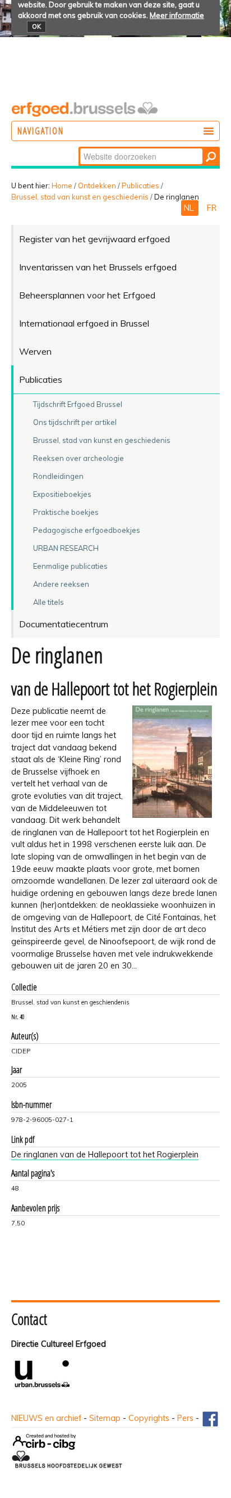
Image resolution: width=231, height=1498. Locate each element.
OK (36, 26)
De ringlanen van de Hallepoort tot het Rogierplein (104, 1154)
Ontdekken (97, 185)
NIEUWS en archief (46, 1418)
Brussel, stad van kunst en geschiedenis (80, 196)
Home (62, 185)
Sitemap (105, 1418)
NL (190, 208)
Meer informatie (177, 15)
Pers (185, 1418)
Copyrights (148, 1418)
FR (211, 208)
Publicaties (140, 185)
